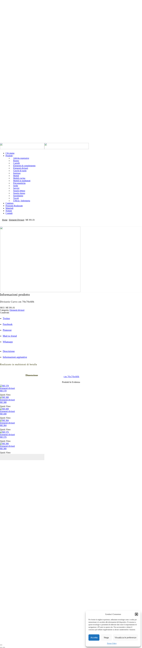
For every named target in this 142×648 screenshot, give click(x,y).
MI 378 (3, 391)
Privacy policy (104, 499)
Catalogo (9, 203)
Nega (106, 637)
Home (4, 220)
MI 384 (3, 425)
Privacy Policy (112, 643)
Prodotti (9, 155)
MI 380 (3, 448)
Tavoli (16, 198)
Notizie (9, 211)
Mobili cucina (19, 178)
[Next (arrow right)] (4, 647)
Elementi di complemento (24, 165)
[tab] (9, 351)
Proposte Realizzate (14, 206)
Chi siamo (10, 153)
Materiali (9, 208)
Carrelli (16, 163)
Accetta (94, 637)
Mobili (16, 175)
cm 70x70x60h (71, 376)
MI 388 (3, 402)
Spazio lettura (19, 190)
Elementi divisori (20, 168)
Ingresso (17, 173)
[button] (136, 614)
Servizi (16, 188)
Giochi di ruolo (19, 170)
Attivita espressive (21, 158)
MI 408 (3, 414)
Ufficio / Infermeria (21, 201)
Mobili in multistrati (21, 180)
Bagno (16, 160)
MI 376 (3, 437)
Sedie (15, 185)
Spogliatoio (18, 195)
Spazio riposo (19, 193)
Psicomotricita (19, 183)
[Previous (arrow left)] (1, 647)
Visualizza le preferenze (125, 637)
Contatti (9, 213)
